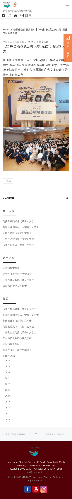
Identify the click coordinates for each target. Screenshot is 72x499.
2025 (7, 366)
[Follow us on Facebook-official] (3, 15)
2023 (7, 378)
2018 (7, 407)
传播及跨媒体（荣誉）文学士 (18, 244)
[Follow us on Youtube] (15, 15)
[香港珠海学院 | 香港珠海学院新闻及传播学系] (16, 4)
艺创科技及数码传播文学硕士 (18, 279)
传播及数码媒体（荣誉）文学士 (19, 221)
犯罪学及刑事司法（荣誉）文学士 (21, 227)
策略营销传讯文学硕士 (15, 285)
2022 (7, 383)
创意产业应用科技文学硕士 (17, 273)
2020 (7, 395)
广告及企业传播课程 (22, 29)
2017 (7, 413)
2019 (7, 401)
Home (6, 29)
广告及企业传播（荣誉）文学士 (19, 238)
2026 (7, 360)
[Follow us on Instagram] (9, 15)
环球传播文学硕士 (12, 268)
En (21, 15)
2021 (7, 389)
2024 (7, 372)
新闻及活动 (9, 355)
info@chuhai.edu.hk (36, 472)
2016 (7, 419)
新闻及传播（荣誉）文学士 (17, 233)
